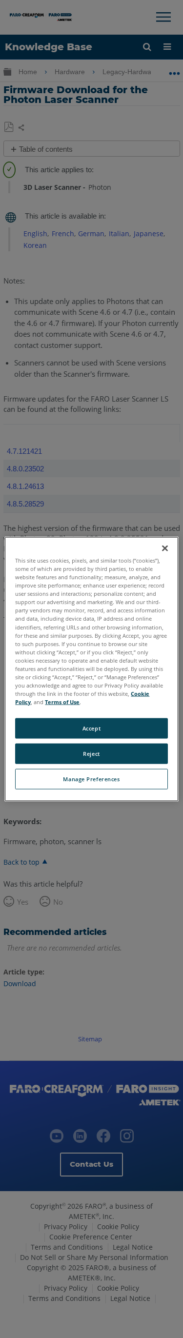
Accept (91, 728)
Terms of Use (62, 702)
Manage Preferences (91, 779)
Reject (91, 753)
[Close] (165, 548)
